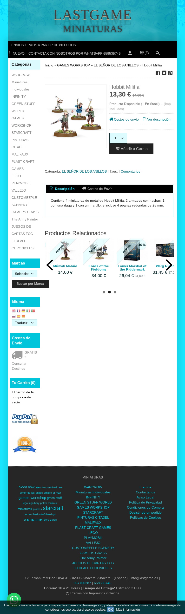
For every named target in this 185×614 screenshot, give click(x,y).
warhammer (33, 519)
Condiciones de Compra (145, 507)
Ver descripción (159, 119)
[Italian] (28, 311)
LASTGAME (92, 14)
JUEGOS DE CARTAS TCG (22, 230)
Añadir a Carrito (134, 149)
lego (25, 503)
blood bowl (27, 487)
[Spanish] (18, 316)
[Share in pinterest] (170, 73)
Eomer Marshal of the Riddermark (132, 267)
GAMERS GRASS (25, 212)
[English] (14, 311)
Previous (49, 261)
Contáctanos (145, 492)
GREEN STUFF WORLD (23, 107)
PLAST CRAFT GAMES (23, 165)
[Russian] (14, 316)
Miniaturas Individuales (21, 85)
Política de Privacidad (145, 502)
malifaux (53, 503)
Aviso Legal (145, 497)
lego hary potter (38, 503)
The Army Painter (25, 219)
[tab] (62, 189)
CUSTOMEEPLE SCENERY (24, 201)
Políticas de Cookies (145, 517)
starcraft (53, 508)
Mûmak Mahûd (65, 266)
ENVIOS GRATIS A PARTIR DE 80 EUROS (43, 45)
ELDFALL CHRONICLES (22, 244)
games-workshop (32, 498)
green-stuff (54, 498)
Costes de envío (126, 119)
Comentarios (130, 171)
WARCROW (21, 75)
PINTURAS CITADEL (20, 143)
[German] (23, 311)
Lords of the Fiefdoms (99, 267)
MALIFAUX (20, 154)
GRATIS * (31, 354)
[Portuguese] (33, 311)
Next (169, 261)
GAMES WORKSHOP (21, 121)
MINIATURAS (92, 28)
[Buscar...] (157, 53)
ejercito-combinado (47, 487)
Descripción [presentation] (64, 189)
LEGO (16, 176)
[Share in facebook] (158, 73)
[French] (18, 311)
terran (28, 514)
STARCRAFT (22, 133)
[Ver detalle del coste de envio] (18, 355)
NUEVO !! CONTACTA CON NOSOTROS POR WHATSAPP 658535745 (67, 53)
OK (110, 609)
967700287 (82, 583)
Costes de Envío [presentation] (99, 189)
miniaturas (25, 509)
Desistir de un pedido (145, 512)
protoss (37, 509)
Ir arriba (145, 487)
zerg (46, 519)
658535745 (102, 583)
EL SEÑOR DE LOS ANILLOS (84, 171)
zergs (53, 519)
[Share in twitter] (164, 73)
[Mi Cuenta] (129, 53)
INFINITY (19, 96)
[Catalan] (23, 316)
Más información (128, 609)
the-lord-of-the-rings (44, 514)
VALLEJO (19, 190)
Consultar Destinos (19, 366)
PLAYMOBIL (21, 183)
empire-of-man (52, 492)
